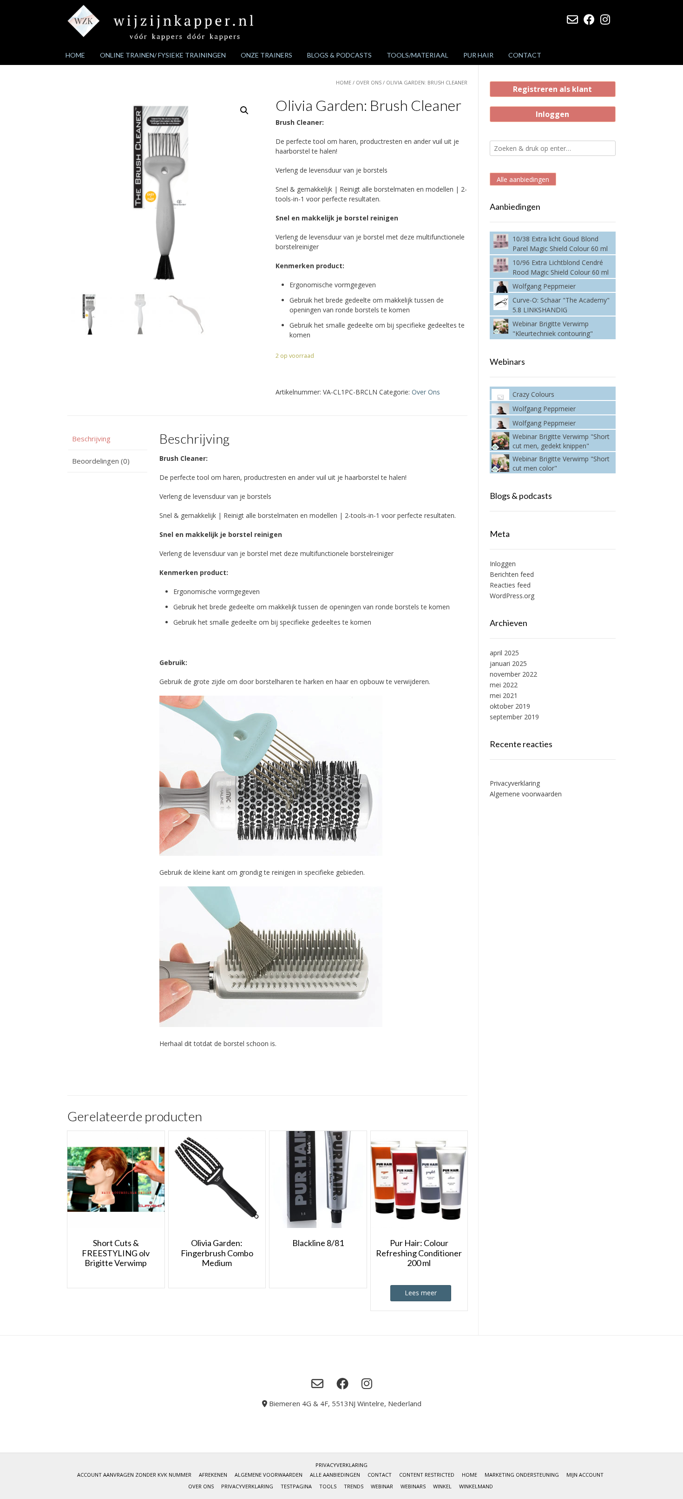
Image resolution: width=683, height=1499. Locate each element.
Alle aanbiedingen (523, 179)
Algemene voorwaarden (526, 793)
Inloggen (552, 114)
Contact (524, 55)
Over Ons (368, 82)
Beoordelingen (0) (101, 460)
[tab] (107, 438)
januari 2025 (508, 663)
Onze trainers (266, 55)
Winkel (442, 1486)
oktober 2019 (510, 706)
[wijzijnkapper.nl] (160, 22)
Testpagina (296, 1486)
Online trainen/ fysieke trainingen (163, 55)
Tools (327, 1486)
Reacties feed (510, 585)
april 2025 (504, 652)
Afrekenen (213, 1474)
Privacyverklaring (515, 783)
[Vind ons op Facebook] (589, 19)
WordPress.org (512, 595)
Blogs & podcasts (339, 55)
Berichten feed (512, 574)
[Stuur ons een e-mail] (572, 19)
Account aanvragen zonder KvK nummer (134, 1474)
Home (75, 55)
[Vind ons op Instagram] (605, 19)
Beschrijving (91, 438)
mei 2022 (504, 684)
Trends (353, 1486)
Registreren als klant (552, 89)
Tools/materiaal (417, 55)
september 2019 (514, 716)
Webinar (382, 1486)
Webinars (413, 1486)
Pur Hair (478, 55)
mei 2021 (504, 695)
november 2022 (513, 674)
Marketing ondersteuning (522, 1474)
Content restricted (426, 1474)
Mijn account (585, 1474)
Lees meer (421, 1292)
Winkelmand (476, 1486)
